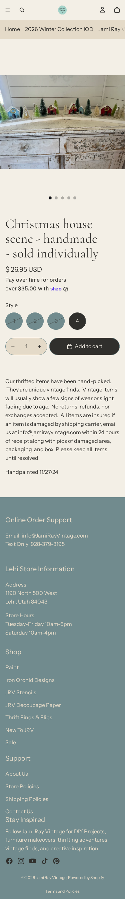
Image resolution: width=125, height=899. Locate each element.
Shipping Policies (26, 798)
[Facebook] (9, 861)
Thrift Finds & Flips (28, 717)
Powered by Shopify (86, 877)
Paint (12, 667)
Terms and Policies (62, 891)
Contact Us (19, 811)
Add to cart (88, 346)
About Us (16, 773)
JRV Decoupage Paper (33, 704)
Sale (10, 742)
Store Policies (22, 786)
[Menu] (7, 10)
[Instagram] (21, 861)
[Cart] (117, 10)
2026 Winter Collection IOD (59, 29)
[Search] (22, 10)
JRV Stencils (20, 692)
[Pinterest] (56, 861)
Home (12, 29)
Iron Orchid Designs (30, 679)
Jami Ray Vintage (51, 877)
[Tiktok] (45, 861)
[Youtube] (33, 861)
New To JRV (19, 729)
